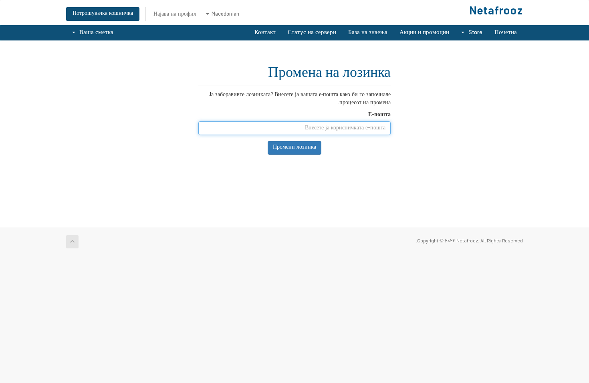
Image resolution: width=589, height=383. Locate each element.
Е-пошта (379, 115)
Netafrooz (496, 12)
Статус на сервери (312, 32)
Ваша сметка (94, 32)
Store (473, 32)
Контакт (265, 32)
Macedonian (224, 14)
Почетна (505, 32)
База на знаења (367, 32)
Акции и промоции (424, 32)
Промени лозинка (294, 147)
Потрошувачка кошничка (103, 14)
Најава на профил (174, 14)
